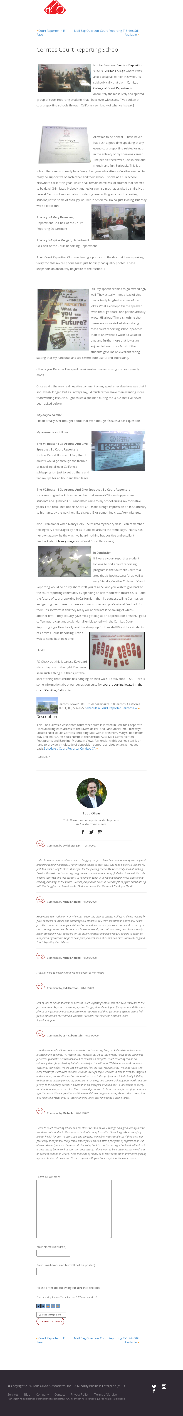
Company (42, 1394)
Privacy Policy (79, 1394)
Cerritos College (114, 71)
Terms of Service (105, 1394)
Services (13, 1394)
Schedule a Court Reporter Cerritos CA (111, 708)
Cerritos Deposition (130, 65)
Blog (27, 1394)
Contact (60, 1394)
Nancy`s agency (68, 541)
